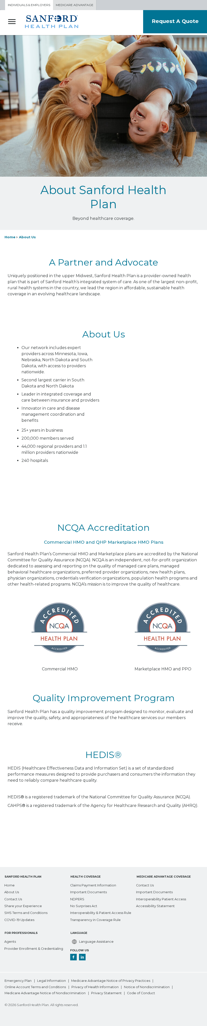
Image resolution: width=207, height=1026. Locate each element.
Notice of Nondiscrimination (147, 987)
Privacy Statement (106, 993)
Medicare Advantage (74, 5)
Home (10, 237)
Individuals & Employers (29, 5)
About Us (27, 237)
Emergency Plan (18, 981)
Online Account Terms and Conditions (35, 987)
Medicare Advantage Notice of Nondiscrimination (45, 993)
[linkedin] (82, 956)
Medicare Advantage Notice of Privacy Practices (110, 981)
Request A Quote (175, 21)
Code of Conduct (141, 993)
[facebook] (73, 956)
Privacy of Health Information (95, 987)
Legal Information (51, 981)
